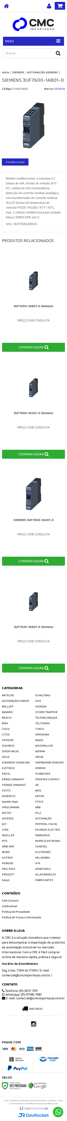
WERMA (40, 751)
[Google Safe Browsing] (37, 1085)
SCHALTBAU (42, 695)
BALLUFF (8, 706)
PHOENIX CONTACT (47, 779)
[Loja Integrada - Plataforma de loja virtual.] (34, 1108)
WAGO (39, 740)
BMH (5, 723)
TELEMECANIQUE (46, 717)
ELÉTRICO (8, 768)
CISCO (6, 729)
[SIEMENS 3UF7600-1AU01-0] (33, 517)
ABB (38, 807)
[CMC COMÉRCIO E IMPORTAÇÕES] (33, 24)
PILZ (38, 813)
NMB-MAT (8, 846)
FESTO (6, 790)
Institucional (9, 906)
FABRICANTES (44, 880)
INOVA (39, 757)
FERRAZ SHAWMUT (14, 785)
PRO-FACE (8, 869)
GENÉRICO (8, 796)
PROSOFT (8, 874)
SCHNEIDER (42, 773)
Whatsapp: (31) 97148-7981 (23, 994)
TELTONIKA (42, 723)
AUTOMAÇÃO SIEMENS (42, 72)
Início (5, 72)
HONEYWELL (43, 869)
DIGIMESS (8, 745)
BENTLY (7, 717)
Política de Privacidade (16, 912)
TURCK (39, 729)
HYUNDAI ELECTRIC (47, 829)
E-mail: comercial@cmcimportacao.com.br (35, 998)
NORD (6, 852)
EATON (39, 796)
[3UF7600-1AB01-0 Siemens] (33, 303)
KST (4, 824)
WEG (38, 790)
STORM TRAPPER (46, 712)
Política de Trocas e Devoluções (21, 917)
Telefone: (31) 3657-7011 (21, 990)
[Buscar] (58, 53)
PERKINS (7, 863)
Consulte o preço (15, 162)
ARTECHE (8, 695)
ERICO (6, 773)
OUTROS (7, 857)
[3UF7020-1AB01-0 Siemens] (33, 624)
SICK (38, 701)
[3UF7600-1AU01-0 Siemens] (33, 410)
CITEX (5, 734)
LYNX (5, 829)
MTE (4, 841)
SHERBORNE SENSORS (49, 762)
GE (37, 785)
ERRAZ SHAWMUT (13, 779)
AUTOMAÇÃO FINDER (15, 701)
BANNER (7, 712)
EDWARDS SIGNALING (16, 762)
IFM (37, 863)
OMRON (40, 768)
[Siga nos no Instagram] (33, 1025)
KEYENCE (8, 818)
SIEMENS (18, 72)
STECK (39, 801)
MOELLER (8, 835)
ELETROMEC (43, 852)
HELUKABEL (42, 857)
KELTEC (7, 813)
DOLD (5, 757)
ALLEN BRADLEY (45, 874)
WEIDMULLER (44, 745)
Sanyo (5, 880)
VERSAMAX (42, 734)
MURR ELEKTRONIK (47, 841)
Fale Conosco (10, 900)
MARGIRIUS (42, 835)
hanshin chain (10, 801)
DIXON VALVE (10, 751)
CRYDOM (7, 740)
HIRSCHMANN (10, 807)
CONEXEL (41, 846)
